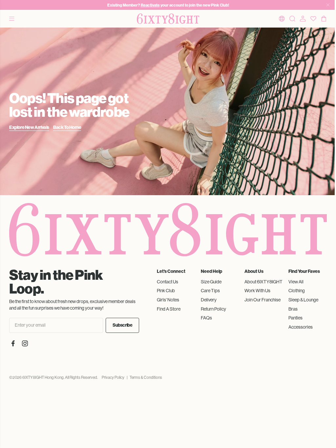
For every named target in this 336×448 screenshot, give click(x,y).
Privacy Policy (113, 377)
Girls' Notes (168, 299)
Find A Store (168, 309)
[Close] (328, 5)
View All (296, 281)
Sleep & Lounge (303, 299)
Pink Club (166, 290)
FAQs (206, 317)
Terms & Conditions (146, 377)
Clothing (296, 290)
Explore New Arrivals (29, 127)
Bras (293, 309)
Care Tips (210, 290)
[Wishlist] (313, 19)
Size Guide (211, 281)
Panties (295, 317)
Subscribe (122, 325)
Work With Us (257, 290)
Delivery (209, 299)
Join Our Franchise (262, 299)
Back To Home (67, 127)
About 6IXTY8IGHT (263, 281)
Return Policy (213, 309)
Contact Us (167, 281)
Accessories (300, 327)
